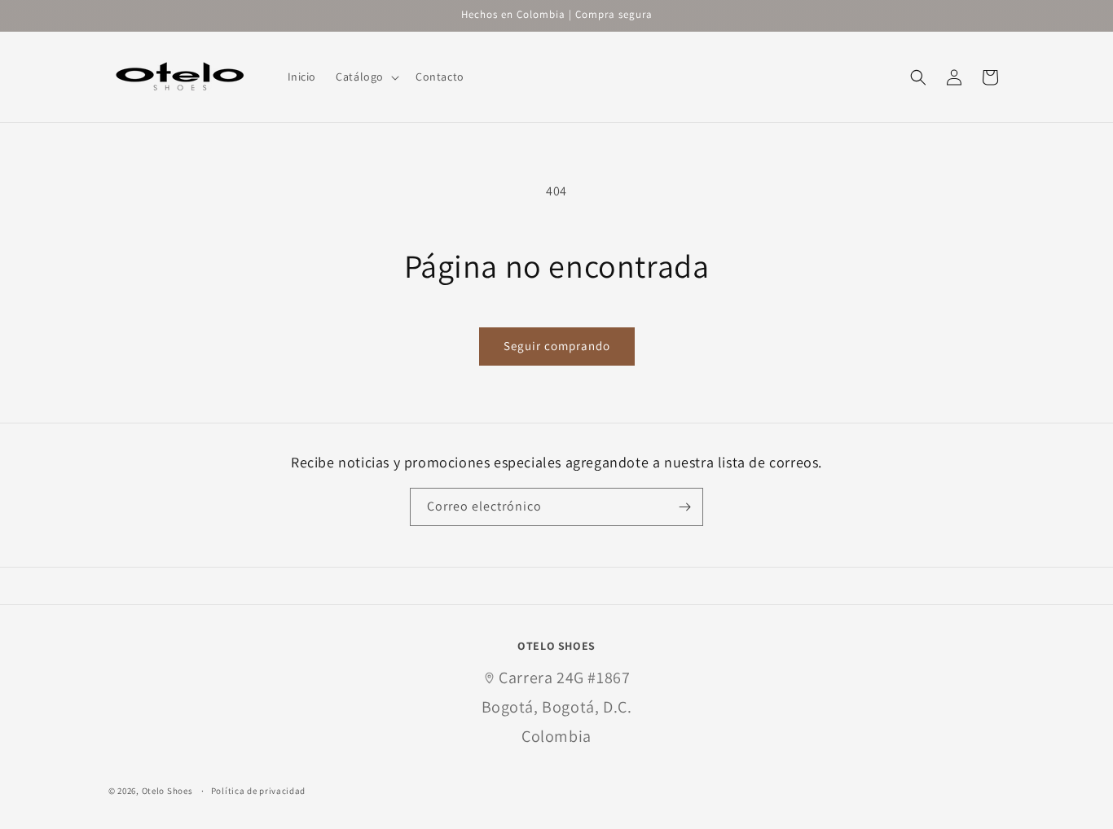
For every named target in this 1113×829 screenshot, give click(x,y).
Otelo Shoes (167, 791)
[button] (366, 76)
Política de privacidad (258, 790)
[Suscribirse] (684, 507)
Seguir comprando (557, 345)
